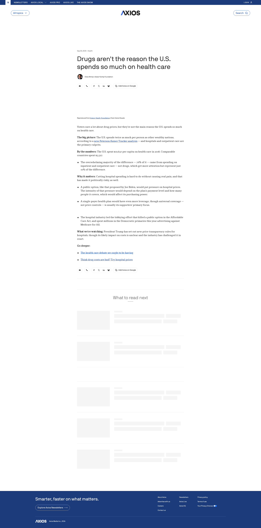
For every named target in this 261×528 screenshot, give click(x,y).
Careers (161, 506)
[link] (80, 86)
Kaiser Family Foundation (100, 118)
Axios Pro (55, 2)
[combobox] (38, 2)
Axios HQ (182, 506)
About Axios (162, 497)
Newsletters (21, 2)
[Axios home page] (8, 2)
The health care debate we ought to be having (107, 253)
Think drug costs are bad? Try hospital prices (107, 260)
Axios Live (68, 2)
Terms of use (202, 501)
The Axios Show (85, 2)
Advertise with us (164, 501)
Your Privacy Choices (205, 506)
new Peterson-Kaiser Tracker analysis (115, 141)
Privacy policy (203, 497)
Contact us (162, 510)
